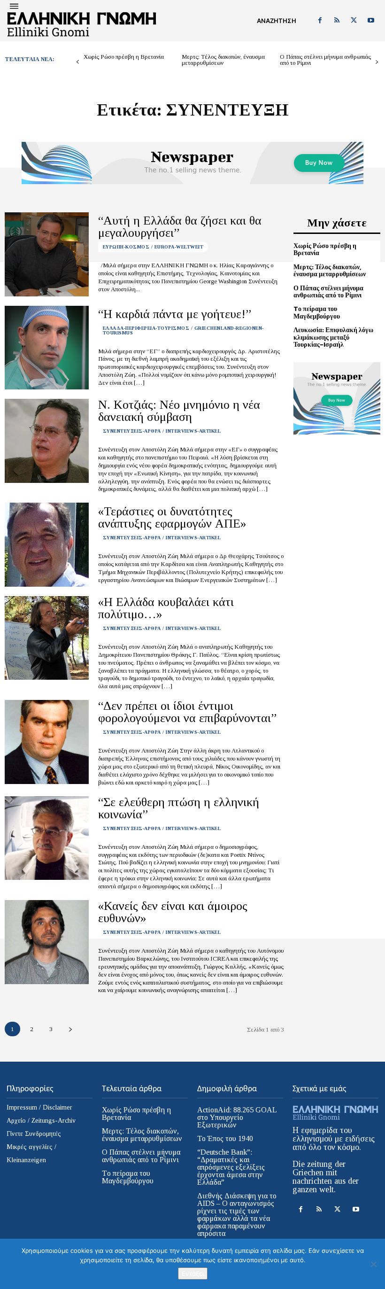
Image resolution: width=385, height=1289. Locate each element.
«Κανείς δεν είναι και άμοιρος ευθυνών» (172, 912)
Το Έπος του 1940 (225, 1138)
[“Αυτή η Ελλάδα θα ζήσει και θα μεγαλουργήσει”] (47, 254)
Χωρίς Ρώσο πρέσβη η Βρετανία (124, 56)
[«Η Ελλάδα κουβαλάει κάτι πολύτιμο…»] (47, 638)
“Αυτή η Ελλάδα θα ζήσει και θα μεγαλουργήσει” (180, 227)
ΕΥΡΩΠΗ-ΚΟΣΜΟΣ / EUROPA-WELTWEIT (153, 246)
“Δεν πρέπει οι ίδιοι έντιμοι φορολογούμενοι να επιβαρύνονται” (187, 712)
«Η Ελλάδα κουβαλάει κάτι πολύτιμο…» (166, 608)
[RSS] (336, 20)
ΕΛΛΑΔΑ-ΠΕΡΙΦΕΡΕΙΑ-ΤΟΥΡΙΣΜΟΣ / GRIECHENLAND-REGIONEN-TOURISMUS (183, 330)
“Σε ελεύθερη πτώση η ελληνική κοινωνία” (178, 808)
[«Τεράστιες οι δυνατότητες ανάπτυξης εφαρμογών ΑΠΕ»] (47, 545)
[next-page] (377, 62)
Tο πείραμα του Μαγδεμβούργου (316, 312)
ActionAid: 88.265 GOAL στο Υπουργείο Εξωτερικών (237, 1117)
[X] (354, 20)
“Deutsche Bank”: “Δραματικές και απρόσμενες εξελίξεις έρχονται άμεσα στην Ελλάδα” (231, 1167)
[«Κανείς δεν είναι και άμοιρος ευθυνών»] (47, 942)
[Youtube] (370, 20)
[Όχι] (373, 1264)
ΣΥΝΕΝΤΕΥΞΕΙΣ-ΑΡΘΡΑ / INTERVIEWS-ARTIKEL (162, 431)
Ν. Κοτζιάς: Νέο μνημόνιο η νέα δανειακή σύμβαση (179, 411)
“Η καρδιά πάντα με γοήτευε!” (174, 314)
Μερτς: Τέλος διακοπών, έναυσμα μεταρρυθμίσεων (223, 59)
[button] (276, 21)
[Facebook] (319, 20)
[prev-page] (78, 62)
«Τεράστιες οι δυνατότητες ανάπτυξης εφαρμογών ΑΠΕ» (172, 517)
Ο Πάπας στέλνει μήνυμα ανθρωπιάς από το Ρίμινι (325, 59)
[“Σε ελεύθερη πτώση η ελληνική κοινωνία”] (47, 838)
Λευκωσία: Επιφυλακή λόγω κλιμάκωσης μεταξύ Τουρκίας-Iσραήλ (333, 337)
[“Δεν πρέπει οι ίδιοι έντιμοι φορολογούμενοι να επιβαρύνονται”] (47, 742)
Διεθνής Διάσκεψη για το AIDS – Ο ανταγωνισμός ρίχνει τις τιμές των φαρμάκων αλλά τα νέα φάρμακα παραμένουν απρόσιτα (237, 1214)
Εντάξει (193, 1273)
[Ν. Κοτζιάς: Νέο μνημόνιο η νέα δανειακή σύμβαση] (47, 441)
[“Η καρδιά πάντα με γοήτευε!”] (47, 348)
